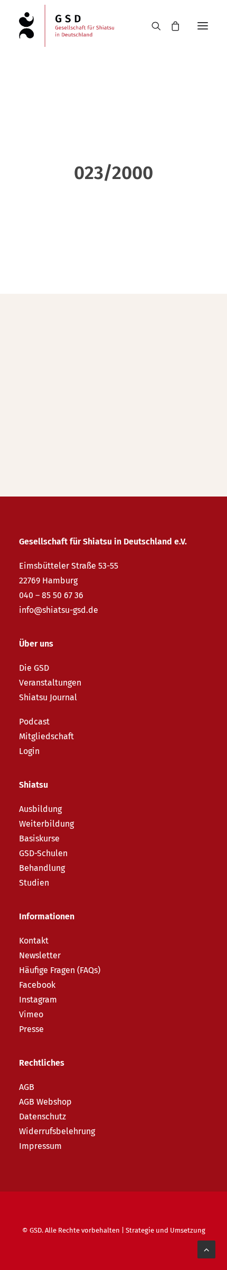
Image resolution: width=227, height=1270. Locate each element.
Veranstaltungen (50, 683)
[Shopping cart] (170, 26)
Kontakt (34, 941)
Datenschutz (42, 1117)
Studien (34, 883)
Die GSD (34, 668)
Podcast (34, 722)
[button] (202, 26)
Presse (31, 1029)
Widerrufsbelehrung (57, 1131)
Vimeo (31, 1014)
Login (29, 751)
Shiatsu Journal (48, 697)
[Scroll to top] (206, 1249)
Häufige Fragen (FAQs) (59, 970)
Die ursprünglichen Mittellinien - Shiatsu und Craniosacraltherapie (108, 372)
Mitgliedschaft (46, 736)
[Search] (151, 26)
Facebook (37, 985)
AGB (26, 1087)
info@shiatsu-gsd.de (58, 610)
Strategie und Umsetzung (165, 1230)
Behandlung (42, 868)
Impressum (40, 1146)
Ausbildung (40, 809)
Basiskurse (39, 839)
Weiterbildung (46, 824)
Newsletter (40, 955)
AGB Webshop (45, 1102)
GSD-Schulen (43, 853)
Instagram (38, 1000)
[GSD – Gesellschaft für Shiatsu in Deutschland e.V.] (66, 26)
